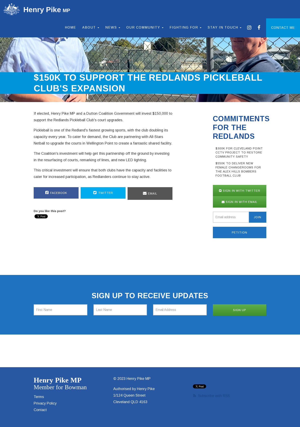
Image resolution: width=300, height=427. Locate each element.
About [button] (89, 27)
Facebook (58, 193)
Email (152, 193)
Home (70, 27)
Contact (40, 410)
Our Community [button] (143, 27)
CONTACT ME (283, 27)
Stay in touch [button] (223, 27)
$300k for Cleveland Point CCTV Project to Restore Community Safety (239, 152)
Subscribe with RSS (214, 396)
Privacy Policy (45, 403)
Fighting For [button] (184, 27)
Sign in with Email (241, 201)
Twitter (105, 193)
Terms (39, 397)
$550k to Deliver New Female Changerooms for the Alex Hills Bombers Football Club (238, 169)
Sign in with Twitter (241, 190)
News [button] (111, 27)
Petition (239, 232)
